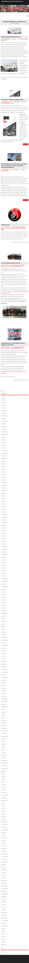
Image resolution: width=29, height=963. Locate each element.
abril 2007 (3, 939)
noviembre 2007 (4, 920)
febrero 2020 (3, 541)
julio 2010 (3, 835)
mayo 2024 (3, 423)
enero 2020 (3, 544)
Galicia (7, 171)
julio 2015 (3, 683)
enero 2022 (3, 480)
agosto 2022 (3, 461)
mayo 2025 (3, 405)
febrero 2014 (3, 723)
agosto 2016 (3, 648)
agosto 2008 (3, 896)
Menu (14, 13)
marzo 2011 (3, 813)
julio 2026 (3, 397)
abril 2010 (3, 843)
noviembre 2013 (4, 731)
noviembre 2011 (4, 795)
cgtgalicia (17, 169)
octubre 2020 (3, 520)
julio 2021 (3, 496)
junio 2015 (3, 685)
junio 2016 (3, 653)
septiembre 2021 (4, 490)
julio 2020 (3, 528)
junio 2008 (3, 902)
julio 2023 (3, 437)
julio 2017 (3, 618)
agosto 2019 (3, 557)
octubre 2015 (3, 675)
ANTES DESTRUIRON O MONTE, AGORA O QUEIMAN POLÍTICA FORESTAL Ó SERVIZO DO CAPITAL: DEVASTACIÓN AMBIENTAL (13, 165)
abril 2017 (3, 626)
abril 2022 (3, 472)
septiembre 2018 (4, 586)
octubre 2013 (3, 733)
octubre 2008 (3, 891)
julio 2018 (3, 592)
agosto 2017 (3, 616)
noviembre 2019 (4, 549)
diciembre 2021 (4, 482)
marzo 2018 (3, 602)
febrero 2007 (3, 944)
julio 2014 (3, 709)
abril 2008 (3, 907)
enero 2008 (3, 915)
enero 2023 (3, 447)
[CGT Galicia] (14, 11)
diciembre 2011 (4, 792)
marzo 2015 (3, 693)
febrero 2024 (3, 426)
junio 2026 (3, 399)
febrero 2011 (3, 816)
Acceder (2, 952)
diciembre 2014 (4, 699)
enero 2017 (3, 634)
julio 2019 (3, 560)
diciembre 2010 (4, 821)
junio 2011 (3, 805)
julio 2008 (3, 899)
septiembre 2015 (4, 677)
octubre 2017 (3, 610)
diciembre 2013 (4, 728)
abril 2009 (3, 875)
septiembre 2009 (4, 861)
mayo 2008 (3, 904)
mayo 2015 (3, 688)
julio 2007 (3, 931)
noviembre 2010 (4, 824)
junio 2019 (3, 562)
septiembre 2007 (4, 926)
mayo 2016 (3, 656)
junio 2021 (3, 498)
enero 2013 (3, 757)
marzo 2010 (3, 845)
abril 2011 (3, 811)
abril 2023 (3, 445)
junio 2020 (3, 530)
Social (12, 103)
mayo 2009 (3, 872)
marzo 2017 (3, 629)
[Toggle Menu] (28, 15)
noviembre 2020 (4, 517)
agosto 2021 (3, 493)
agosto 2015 (3, 680)
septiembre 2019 (4, 554)
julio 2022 (3, 464)
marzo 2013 (3, 752)
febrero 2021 (3, 509)
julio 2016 (3, 651)
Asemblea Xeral (5, 225)
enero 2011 (3, 819)
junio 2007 (3, 934)
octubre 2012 (3, 765)
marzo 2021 (3, 506)
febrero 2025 (3, 410)
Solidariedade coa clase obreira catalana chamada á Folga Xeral (13, 344)
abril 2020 (3, 536)
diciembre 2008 (4, 886)
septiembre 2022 (4, 458)
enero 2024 (3, 429)
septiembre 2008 (4, 894)
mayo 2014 (3, 715)
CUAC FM (3, 274)
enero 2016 (3, 667)
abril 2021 (3, 504)
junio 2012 (3, 776)
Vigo (5, 40)
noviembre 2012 (4, 763)
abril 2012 (3, 781)
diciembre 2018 (4, 578)
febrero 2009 (3, 880)
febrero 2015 (3, 696)
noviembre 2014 (4, 701)
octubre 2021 (3, 488)
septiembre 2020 (4, 522)
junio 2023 (3, 440)
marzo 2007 (3, 942)
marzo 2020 (3, 538)
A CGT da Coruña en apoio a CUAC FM (10, 263)
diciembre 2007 (4, 918)
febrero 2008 (3, 912)
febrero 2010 (3, 848)
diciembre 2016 (4, 637)
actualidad (25, 39)
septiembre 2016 (4, 645)
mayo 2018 (3, 597)
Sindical (2, 40)
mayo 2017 (3, 624)
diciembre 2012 (4, 760)
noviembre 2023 (4, 431)
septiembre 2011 (4, 800)
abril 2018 (3, 600)
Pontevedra (8, 103)
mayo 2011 (3, 808)
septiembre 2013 (4, 736)
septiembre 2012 (4, 768)
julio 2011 (3, 803)
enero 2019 (3, 576)
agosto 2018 (3, 589)
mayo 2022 (3, 469)
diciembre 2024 (4, 415)
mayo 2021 (3, 501)
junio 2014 (3, 712)
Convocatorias (22, 228)
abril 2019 (3, 568)
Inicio (12, 23)
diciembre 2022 (4, 450)
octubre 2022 (3, 456)
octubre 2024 (3, 418)
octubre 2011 (3, 797)
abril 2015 (3, 691)
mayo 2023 (3, 442)
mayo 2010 (3, 840)
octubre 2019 (3, 552)
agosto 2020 (3, 525)
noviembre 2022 (4, 453)
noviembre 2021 (4, 485)
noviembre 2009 (4, 856)
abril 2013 (3, 749)
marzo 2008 (3, 910)
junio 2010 (3, 837)
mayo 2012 (3, 779)
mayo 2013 (3, 747)
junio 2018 (3, 594)
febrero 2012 (3, 787)
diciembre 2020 (4, 514)
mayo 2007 (3, 936)
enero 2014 (3, 725)
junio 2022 (3, 466)
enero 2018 (3, 608)
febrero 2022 (3, 477)
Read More (26, 144)
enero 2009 (3, 883)
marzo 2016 (3, 661)
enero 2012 (3, 789)
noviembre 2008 (4, 888)
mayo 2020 (3, 533)
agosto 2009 (3, 864)
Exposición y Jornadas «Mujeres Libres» (12, 100)
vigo (15, 39)
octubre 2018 (3, 584)
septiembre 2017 (4, 613)
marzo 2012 (3, 784)
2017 (14, 23)
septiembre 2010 (4, 829)
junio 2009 (3, 869)
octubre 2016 (3, 643)
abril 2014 (3, 717)
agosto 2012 (3, 771)
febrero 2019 (3, 573)
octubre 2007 (3, 923)
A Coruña (12, 228)
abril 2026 (3, 402)
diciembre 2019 (4, 546)
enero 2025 (3, 413)
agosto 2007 (3, 928)
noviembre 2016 (4, 640)
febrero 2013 (3, 755)
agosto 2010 (3, 832)
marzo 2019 (3, 570)
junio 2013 (3, 744)
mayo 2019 (3, 565)
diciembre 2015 (4, 669)
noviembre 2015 (4, 672)
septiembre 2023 (4, 434)
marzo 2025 (3, 407)
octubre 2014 (3, 704)
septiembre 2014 (4, 707)
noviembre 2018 (4, 581)
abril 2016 (3, 658)
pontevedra (17, 102)
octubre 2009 (3, 859)
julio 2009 (3, 867)
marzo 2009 (3, 878)
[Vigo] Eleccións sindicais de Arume (11, 37)
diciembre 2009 (4, 854)
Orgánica (3, 229)
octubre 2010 (3, 827)
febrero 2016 (3, 664)
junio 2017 (3, 621)
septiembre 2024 (4, 421)
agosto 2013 (3, 739)
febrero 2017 (3, 632)
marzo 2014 (3, 720)
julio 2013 (3, 741)
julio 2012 (3, 773)
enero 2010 (3, 851)
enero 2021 (3, 512)
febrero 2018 (3, 605)
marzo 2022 (3, 474)
